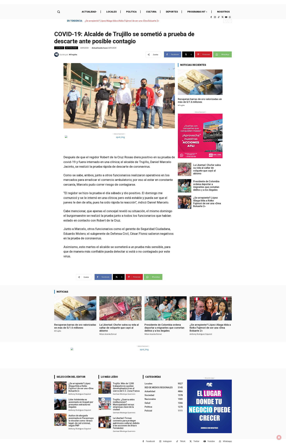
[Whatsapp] (230, 17)
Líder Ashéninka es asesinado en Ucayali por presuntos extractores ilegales (81, 403)
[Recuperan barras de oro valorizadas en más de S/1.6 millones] (200, 82)
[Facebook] (211, 17)
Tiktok (182, 441)
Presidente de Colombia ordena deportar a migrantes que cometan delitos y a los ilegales (206, 185)
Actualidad (71, 48)
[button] (58, 11)
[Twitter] (222, 17)
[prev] (225, 21)
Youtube (211, 441)
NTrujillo (73, 54)
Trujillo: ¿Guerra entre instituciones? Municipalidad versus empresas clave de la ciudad (124, 404)
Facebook (150, 441)
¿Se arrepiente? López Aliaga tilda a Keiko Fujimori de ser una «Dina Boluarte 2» (122, 21)
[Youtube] (226, 17)
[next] (230, 21)
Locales (59, 48)
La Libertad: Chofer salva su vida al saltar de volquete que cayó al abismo (207, 169)
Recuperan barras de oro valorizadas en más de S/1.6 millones (200, 100)
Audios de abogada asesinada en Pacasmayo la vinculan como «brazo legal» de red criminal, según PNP (81, 420)
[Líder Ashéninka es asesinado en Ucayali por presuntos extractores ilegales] (60, 403)
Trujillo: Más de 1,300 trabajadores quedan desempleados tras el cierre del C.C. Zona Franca (126, 387)
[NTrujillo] (57, 54)
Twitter (196, 441)
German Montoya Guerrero (124, 394)
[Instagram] (215, 17)
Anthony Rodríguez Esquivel (201, 334)
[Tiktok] (218, 17)
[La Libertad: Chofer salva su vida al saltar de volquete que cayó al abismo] (184, 169)
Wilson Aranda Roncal (107, 334)
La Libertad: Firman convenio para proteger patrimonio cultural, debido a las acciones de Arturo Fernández (126, 423)
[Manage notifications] (279, 437)
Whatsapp (227, 441)
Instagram (167, 441)
